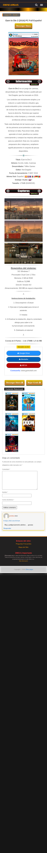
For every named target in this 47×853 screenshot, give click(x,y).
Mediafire (24, 359)
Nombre (5, 492)
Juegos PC (7, 15)
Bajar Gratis (33, 382)
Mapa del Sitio (23, 547)
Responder (7, 528)
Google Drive (24, 353)
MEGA (24, 365)
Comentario (6, 469)
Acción (15, 15)
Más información (23, 561)
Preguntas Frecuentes (23, 544)
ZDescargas (29, 569)
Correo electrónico (8, 500)
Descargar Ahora (23, 26)
